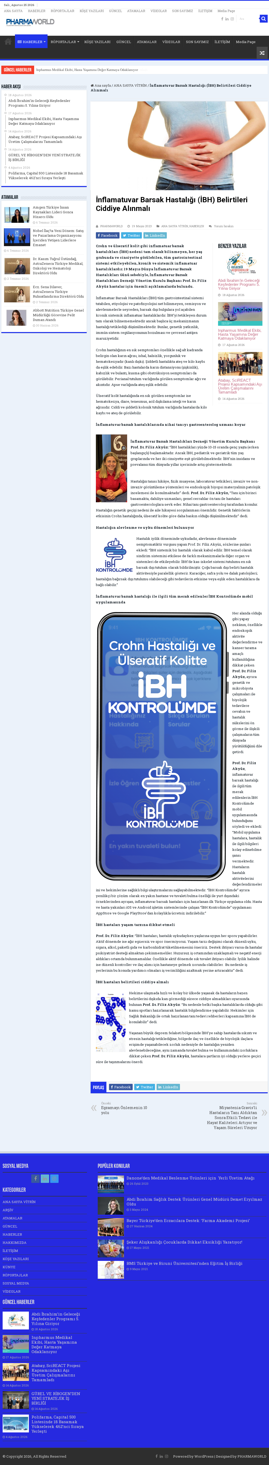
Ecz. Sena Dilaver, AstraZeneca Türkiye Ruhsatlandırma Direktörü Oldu (58, 291)
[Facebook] (222, 19)
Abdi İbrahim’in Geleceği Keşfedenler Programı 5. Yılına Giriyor (239, 284)
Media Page (226, 11)
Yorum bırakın (224, 226)
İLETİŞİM (205, 11)
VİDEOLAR (159, 11)
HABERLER (36, 11)
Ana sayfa (102, 85)
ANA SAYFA (13, 11)
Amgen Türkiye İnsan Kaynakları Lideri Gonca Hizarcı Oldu (53, 212)
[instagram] (232, 19)
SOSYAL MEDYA (16, 1283)
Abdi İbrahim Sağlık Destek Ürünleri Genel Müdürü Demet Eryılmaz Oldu (194, 1202)
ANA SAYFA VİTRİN (130, 85)
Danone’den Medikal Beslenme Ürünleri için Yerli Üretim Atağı (191, 1178)
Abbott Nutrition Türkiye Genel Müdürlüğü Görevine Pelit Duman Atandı (58, 315)
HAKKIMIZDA (15, 1242)
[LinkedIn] (227, 19)
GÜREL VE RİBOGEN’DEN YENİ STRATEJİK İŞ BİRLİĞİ (56, 1398)
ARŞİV (8, 1210)
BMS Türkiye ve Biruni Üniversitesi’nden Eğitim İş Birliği (184, 1263)
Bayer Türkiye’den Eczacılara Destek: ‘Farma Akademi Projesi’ (188, 1220)
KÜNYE (9, 1267)
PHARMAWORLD (111, 226)
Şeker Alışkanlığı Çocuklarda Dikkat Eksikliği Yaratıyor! (184, 1242)
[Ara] (264, 19)
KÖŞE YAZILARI (92, 11)
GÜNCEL (115, 11)
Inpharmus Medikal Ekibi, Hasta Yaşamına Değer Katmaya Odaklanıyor (239, 334)
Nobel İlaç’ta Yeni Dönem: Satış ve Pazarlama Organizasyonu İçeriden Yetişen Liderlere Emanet (58, 237)
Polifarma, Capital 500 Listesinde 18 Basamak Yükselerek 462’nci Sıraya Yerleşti (58, 1424)
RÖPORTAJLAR (62, 11)
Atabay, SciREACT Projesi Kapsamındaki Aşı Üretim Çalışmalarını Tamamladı (92, 70)
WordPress (204, 1456)
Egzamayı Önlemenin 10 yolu (124, 1108)
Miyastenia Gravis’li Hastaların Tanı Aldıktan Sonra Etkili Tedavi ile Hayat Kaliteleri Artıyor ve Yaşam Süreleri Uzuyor (232, 1115)
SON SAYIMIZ (182, 11)
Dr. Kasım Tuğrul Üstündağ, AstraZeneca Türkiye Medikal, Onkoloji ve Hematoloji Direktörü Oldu (58, 265)
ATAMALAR (136, 11)
